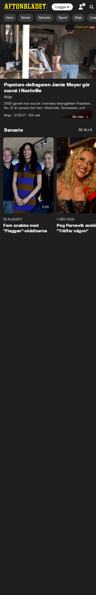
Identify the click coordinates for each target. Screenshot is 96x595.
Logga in (62, 7)
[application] (48, 52)
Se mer (78, 117)
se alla (85, 130)
